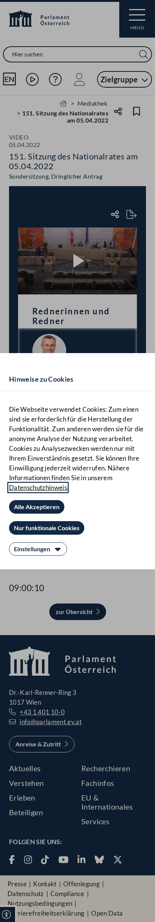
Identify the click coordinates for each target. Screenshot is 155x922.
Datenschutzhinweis (38, 487)
